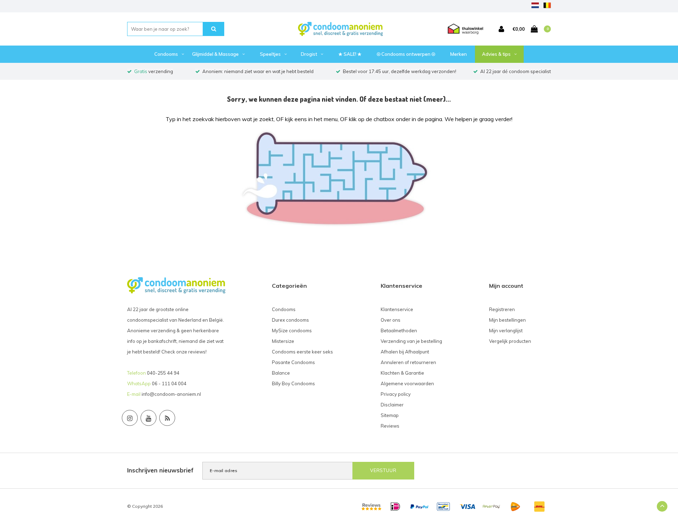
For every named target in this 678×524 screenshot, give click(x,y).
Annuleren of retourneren (408, 362)
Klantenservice (397, 309)
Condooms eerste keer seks (302, 352)
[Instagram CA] (130, 418)
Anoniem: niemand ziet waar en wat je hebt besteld (258, 71)
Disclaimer (392, 404)
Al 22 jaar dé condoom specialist (515, 71)
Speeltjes (270, 54)
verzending (153, 71)
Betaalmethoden (399, 330)
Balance (281, 373)
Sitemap (390, 415)
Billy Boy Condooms (293, 383)
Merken (458, 54)
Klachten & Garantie (402, 373)
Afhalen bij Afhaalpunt (405, 352)
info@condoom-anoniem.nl (171, 394)
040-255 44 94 (163, 373)
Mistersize (283, 341)
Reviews (390, 426)
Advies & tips (496, 54)
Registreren (502, 309)
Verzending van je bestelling (411, 341)
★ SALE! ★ (350, 54)
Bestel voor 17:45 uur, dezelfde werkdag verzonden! (399, 71)
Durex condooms (290, 320)
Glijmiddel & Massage (215, 54)
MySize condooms (292, 330)
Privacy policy (396, 394)
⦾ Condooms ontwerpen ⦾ (406, 54)
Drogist (309, 54)
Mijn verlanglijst (506, 330)
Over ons (390, 320)
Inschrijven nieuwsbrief (160, 470)
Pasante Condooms (293, 362)
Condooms (166, 54)
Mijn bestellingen (507, 320)
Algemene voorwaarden (407, 383)
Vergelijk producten (510, 341)
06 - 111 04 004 (169, 383)
